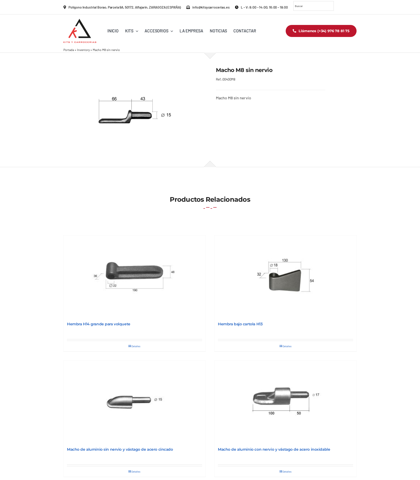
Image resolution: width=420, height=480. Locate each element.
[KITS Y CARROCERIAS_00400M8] (133, 109)
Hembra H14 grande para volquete (98, 324)
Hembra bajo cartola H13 (240, 324)
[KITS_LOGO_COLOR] (79, 20)
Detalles (135, 346)
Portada (68, 50)
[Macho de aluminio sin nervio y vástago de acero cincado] (134, 402)
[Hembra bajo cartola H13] (285, 276)
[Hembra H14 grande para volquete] (134, 276)
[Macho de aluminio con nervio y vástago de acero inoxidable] (285, 402)
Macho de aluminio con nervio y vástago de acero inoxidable (274, 449)
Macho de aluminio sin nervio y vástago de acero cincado (120, 449)
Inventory (83, 50)
